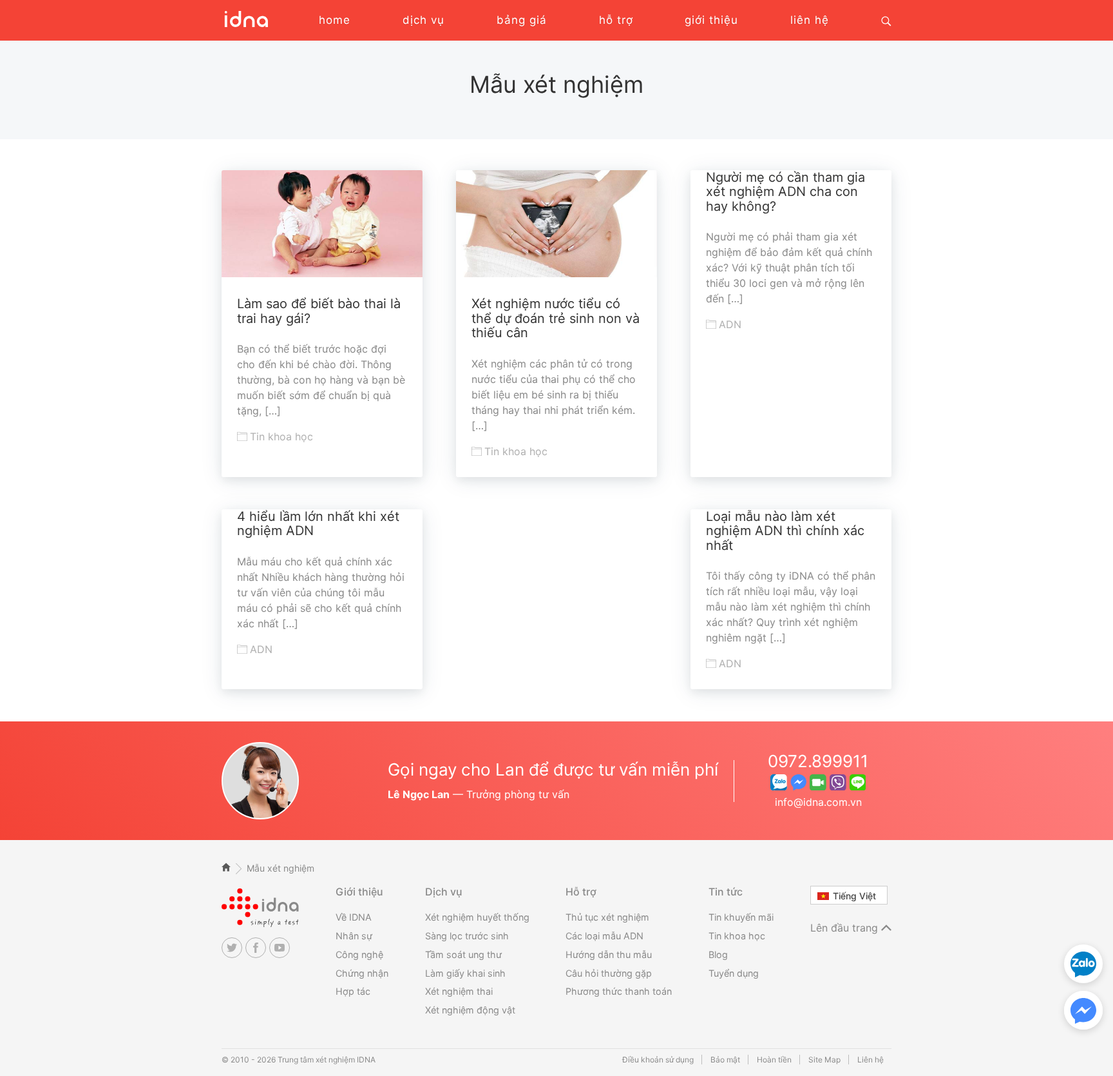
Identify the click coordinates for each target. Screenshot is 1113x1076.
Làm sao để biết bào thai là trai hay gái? (319, 311)
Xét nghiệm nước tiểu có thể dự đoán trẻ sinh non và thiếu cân (555, 318)
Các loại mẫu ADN (604, 935)
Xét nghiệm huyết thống (477, 917)
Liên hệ (870, 1059)
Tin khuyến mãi (741, 917)
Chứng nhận (362, 973)
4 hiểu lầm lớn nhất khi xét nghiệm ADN (318, 524)
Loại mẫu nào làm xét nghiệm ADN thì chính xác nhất (785, 531)
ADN (730, 324)
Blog (718, 954)
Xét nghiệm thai (459, 991)
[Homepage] (245, 25)
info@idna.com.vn (818, 802)
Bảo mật (725, 1059)
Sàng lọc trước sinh (467, 935)
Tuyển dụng (734, 973)
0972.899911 (818, 761)
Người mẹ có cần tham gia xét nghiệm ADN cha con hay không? (785, 192)
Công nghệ (359, 954)
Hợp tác (353, 991)
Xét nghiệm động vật (470, 1009)
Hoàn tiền (774, 1059)
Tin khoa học (281, 436)
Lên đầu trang (845, 927)
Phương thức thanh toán (619, 991)
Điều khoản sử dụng (658, 1059)
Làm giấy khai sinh (465, 973)
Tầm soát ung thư (463, 954)
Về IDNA (354, 917)
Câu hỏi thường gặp (609, 973)
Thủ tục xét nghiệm (607, 917)
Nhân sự (354, 935)
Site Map (824, 1059)
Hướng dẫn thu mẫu (609, 954)
